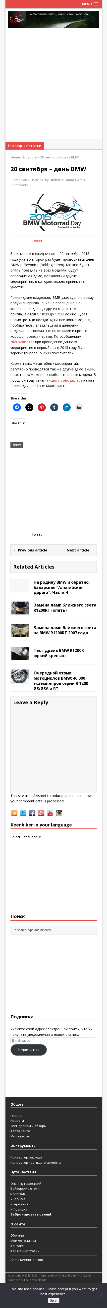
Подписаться (28, 1049)
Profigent (84, 1275)
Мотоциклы (19, 1136)
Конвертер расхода (26, 1157)
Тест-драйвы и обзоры (28, 1126)
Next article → (80, 550)
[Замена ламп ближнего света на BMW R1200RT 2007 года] (20, 634)
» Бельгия (17, 1199)
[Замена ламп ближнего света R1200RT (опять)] (20, 611)
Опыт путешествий (25, 1183)
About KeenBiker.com (26, 1259)
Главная (16, 1115)
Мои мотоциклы (23, 1240)
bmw (17, 444)
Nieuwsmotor (22, 341)
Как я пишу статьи (25, 1251)
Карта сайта (20, 1131)
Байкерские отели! (25, 1188)
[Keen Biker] (53, 19)
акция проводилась (64, 380)
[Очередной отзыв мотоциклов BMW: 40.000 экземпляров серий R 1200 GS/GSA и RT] (20, 679)
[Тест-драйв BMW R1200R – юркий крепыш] (20, 657)
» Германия (19, 1204)
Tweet (37, 241)
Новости (71, 180)
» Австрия (18, 1193)
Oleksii (55, 180)
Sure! (53, 1300)
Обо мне (17, 1235)
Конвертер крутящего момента (35, 1162)
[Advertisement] (53, 86)
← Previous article (30, 550)
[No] (100, 1295)
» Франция (18, 1209)
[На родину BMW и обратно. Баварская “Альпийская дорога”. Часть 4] (20, 588)
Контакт (17, 1246)
